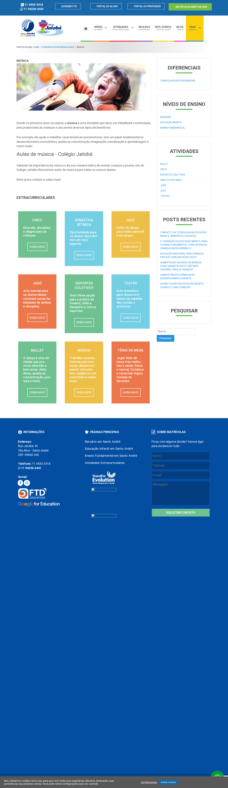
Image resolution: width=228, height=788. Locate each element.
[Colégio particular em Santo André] (42, 35)
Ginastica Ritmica (171, 180)
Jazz (163, 190)
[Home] (86, 28)
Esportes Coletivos (172, 174)
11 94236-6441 (34, 9)
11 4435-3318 (34, 4)
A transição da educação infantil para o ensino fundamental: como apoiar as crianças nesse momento (183, 245)
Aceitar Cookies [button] (168, 782)
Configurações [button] (149, 782)
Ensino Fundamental (172, 127)
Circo (163, 169)
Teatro (164, 196)
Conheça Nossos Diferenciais (177, 80)
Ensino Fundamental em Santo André (111, 456)
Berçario (165, 117)
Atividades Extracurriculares (105, 463)
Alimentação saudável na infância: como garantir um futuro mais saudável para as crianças (181, 266)
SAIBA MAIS (37, 246)
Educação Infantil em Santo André (109, 449)
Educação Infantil (171, 122)
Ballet (164, 164)
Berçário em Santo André (102, 442)
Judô (163, 185)
